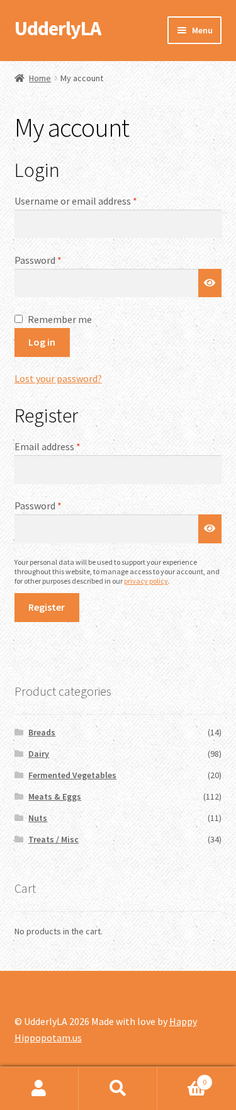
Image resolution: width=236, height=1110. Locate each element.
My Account (39, 1088)
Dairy (38, 753)
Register (46, 607)
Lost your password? (58, 378)
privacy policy (146, 581)
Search (118, 1088)
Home (40, 78)
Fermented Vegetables (72, 775)
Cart (181, 1077)
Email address (66, 446)
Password (56, 259)
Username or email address (94, 200)
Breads (41, 732)
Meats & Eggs (54, 796)
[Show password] (210, 283)
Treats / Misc (53, 839)
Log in (41, 342)
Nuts (37, 818)
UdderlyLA (57, 28)
